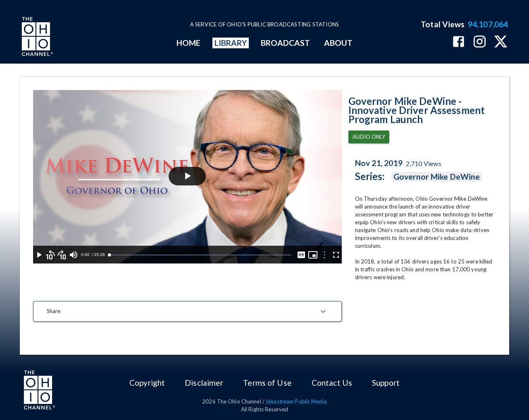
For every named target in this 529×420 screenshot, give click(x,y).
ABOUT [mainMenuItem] (338, 42)
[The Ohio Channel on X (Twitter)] (500, 42)
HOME (188, 42)
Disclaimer (204, 383)
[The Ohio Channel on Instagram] (479, 42)
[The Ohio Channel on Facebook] (458, 42)
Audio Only (369, 136)
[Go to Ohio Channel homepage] (36, 37)
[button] (187, 311)
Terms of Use (267, 383)
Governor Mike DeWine (436, 176)
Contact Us (332, 383)
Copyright (147, 383)
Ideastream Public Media (296, 401)
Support (386, 383)
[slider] (200, 255)
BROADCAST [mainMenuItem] (285, 42)
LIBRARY (230, 42)
